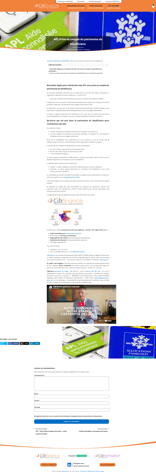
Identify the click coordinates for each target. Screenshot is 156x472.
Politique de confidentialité (87, 471)
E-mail (37, 400)
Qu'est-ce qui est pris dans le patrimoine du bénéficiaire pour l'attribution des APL (76, 73)
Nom (36, 394)
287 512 (97, 271)
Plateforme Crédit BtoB (61, 61)
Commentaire (39, 375)
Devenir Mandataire (107, 465)
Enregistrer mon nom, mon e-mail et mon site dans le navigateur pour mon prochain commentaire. (68, 416)
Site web (37, 407)
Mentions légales (99, 471)
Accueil (49, 61)
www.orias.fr (104, 260)
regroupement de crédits (72, 177)
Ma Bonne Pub (65, 471)
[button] (66, 1)
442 (92, 271)
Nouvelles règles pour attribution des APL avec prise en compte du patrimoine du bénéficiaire (75, 70)
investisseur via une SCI (73, 233)
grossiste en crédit (61, 271)
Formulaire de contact (77, 252)
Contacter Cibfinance (49, 465)
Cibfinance (50, 255)
